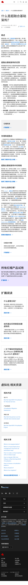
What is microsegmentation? (12, 444)
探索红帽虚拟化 (6, 235)
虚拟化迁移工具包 (18, 213)
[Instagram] (17, 494)
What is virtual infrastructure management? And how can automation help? (12, 448)
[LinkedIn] (2, 494)
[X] (13, 494)
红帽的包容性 (4, 564)
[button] (22, 26)
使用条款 (17, 574)
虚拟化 (7, 10)
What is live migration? (10, 470)
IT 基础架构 (12, 38)
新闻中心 (17, 530)
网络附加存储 (7, 145)
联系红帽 (3, 562)
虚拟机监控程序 (15, 42)
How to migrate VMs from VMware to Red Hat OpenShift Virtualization (12, 459)
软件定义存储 (15, 44)
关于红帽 (3, 558)
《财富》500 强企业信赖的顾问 (9, 523)
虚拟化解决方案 (18, 205)
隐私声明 (3, 574)
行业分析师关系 (5, 539)
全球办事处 (17, 560)
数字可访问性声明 (18, 576)
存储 (25, 139)
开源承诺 (17, 533)
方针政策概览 (4, 576)
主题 (2, 10)
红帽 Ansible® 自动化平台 (18, 216)
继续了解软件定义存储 (8, 159)
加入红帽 (17, 539)
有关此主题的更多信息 (11, 475)
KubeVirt (3, 211)
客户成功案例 (4, 536)
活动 (2, 560)
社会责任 (17, 536)
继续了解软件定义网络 (8, 181)
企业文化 (3, 533)
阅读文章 (6, 313)
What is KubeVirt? (9, 468)
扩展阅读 (6, 127)
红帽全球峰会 (4, 566)
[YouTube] (6, 494)
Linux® (6, 191)
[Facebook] (10, 494)
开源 (16, 198)
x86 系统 (20, 147)
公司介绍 (3, 530)
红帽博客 (17, 562)
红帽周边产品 (18, 564)
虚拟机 (7, 44)
